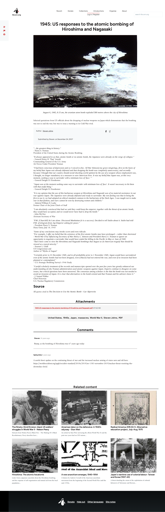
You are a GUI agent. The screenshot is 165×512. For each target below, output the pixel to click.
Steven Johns (48, 131)
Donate (71, 502)
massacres (83, 318)
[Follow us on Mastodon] (4, 27)
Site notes (110, 502)
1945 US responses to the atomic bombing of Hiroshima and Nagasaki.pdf (64, 308)
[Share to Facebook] (106, 131)
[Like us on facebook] (4, 34)
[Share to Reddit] (109, 131)
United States (55, 318)
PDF (121, 318)
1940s (66, 318)
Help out (81, 502)
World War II (96, 318)
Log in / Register (93, 14)
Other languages (95, 502)
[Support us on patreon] (4, 31)
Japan (73, 318)
